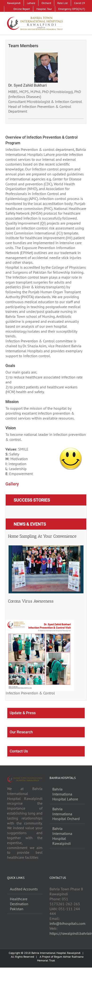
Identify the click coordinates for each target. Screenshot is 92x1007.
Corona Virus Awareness (31, 601)
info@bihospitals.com (67, 923)
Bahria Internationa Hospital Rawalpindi (62, 836)
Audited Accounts (24, 889)
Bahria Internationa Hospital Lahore (65, 794)
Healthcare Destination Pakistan (19, 904)
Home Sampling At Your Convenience (42, 536)
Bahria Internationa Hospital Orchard (66, 814)
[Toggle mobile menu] (83, 22)
